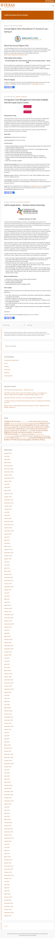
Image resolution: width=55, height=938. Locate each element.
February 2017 (8, 748)
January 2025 (8, 496)
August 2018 (7, 692)
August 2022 (8, 558)
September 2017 (9, 726)
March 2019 (7, 670)
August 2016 (7, 766)
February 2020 (8, 639)
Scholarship (22, 438)
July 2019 (6, 658)
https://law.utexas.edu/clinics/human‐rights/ (16, 54)
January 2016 (8, 788)
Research (6, 372)
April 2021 (7, 602)
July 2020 (7, 630)
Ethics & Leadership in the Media (15, 430)
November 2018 (8, 683)
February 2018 (8, 711)
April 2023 (7, 543)
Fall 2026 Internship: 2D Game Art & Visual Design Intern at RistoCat (23, 397)
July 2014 (6, 844)
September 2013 (9, 875)
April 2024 (7, 515)
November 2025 (8, 472)
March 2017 (7, 745)
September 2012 (9, 912)
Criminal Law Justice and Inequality (19, 423)
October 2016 (8, 760)
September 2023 (9, 531)
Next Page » (29, 325)
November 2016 (8, 757)
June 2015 (7, 810)
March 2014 (7, 856)
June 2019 (7, 661)
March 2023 (7, 546)
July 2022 (6, 562)
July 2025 (7, 484)
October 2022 (8, 555)
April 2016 (7, 779)
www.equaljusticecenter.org (36, 186)
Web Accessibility (31, 933)
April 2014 (7, 853)
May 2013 (7, 887)
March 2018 (7, 707)
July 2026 (7, 456)
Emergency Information (17, 933)
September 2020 (9, 624)
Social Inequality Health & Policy (31, 440)
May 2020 (7, 633)
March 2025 (7, 490)
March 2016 (7, 782)
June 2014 (7, 847)
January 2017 (7, 751)
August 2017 (7, 729)
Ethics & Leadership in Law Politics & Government (27, 429)
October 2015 (8, 797)
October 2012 (8, 909)
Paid (14, 436)
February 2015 (8, 822)
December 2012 (8, 903)
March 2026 (7, 462)
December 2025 (8, 468)
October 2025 (8, 475)
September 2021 (9, 586)
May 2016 (7, 776)
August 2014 (8, 841)
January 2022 (8, 574)
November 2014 (8, 832)
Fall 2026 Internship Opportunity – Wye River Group (18, 390)
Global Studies (36, 430)
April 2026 (7, 459)
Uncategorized (24, 96)
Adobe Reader (45, 933)
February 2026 (8, 465)
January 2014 (8, 863)
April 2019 (7, 667)
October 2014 (8, 835)
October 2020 (8, 621)
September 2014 (9, 838)
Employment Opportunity (11, 360)
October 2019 (8, 652)
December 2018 (8, 679)
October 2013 (8, 872)
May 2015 (7, 813)
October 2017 (8, 723)
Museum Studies (28, 434)
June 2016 (7, 773)
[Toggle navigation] (53, 5)
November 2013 (8, 869)
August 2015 (7, 804)
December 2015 (8, 791)
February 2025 (8, 493)
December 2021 (8, 577)
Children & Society (12, 421)
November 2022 (8, 552)
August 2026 (8, 453)
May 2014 (7, 850)
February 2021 (8, 608)
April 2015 (7, 816)
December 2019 (8, 645)
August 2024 (8, 509)
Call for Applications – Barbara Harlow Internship (24, 205)
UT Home (9, 933)
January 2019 (8, 676)
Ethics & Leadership (40, 425)
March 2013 (7, 894)
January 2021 (7, 611)
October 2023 (8, 527)
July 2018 (6, 695)
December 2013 (8, 866)
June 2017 (7, 735)
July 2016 (6, 769)
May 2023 (7, 540)
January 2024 (8, 518)
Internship (20, 25)
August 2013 (7, 878)
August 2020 (8, 627)
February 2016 (8, 785)
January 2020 (8, 642)
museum (20, 434)
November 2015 (8, 794)
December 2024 (8, 500)
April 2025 (7, 487)
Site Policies (24, 933)
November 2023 (8, 524)
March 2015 (7, 819)
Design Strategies (34, 423)
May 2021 (7, 599)
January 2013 (7, 900)
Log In (6, 926)
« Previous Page (5, 325)
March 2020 (7, 636)
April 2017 (7, 742)
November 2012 (8, 906)
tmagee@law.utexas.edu (37, 84)
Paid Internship (20, 436)
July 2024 (7, 512)
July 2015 (6, 807)
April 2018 (7, 704)
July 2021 (6, 593)
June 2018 (7, 698)
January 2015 (8, 825)
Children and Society (24, 421)
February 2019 (8, 673)
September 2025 (9, 478)
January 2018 (8, 714)
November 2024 (8, 503)
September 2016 (9, 763)
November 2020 (8, 617)
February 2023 (8, 549)
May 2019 (7, 664)
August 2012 (7, 915)
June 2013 (7, 884)
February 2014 (8, 859)
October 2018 (8, 686)
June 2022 (7, 565)
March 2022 (7, 571)
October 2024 (8, 506)
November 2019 (8, 648)
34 (24, 325)
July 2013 (6, 881)
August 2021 (7, 590)
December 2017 (8, 717)
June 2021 (7, 596)
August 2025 (8, 481)
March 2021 (7, 605)
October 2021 (8, 583)
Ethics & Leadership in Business (15, 427)
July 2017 (6, 732)
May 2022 (7, 568)
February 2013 (8, 897)
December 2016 (8, 754)
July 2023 (6, 537)
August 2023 (8, 534)
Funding (6, 366)
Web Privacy (38, 933)
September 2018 (9, 689)
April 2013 (7, 891)
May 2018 (7, 701)
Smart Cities (26, 438)
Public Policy (15, 438)
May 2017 (7, 738)
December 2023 (8, 521)
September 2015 (9, 801)
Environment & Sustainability (21, 425)
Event (6, 363)
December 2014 (8, 828)
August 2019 (7, 655)
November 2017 (8, 720)
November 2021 (8, 580)
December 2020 (8, 614)
